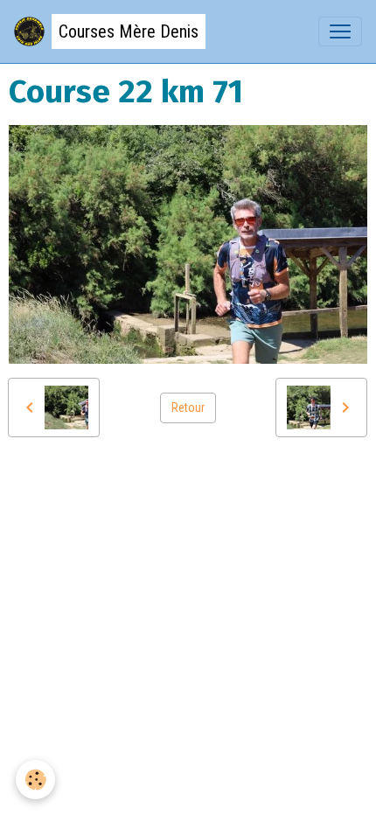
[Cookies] (35, 779)
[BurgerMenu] (340, 31)
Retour (188, 407)
